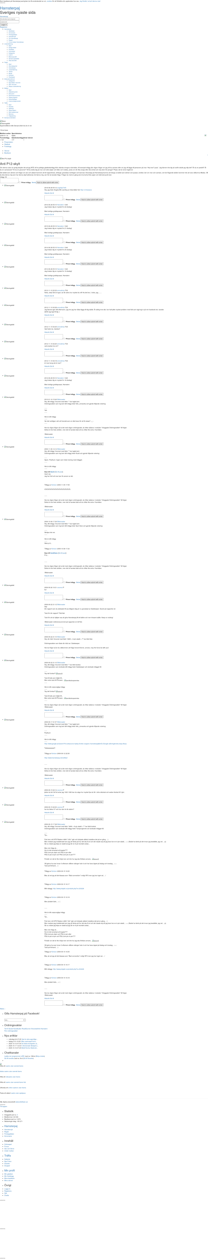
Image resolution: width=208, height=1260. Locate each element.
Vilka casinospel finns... (29, 1041)
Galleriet (11, 108)
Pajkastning (12, 116)
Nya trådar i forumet (14, 82)
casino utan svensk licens (14, 1066)
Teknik (10, 71)
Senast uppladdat (14, 58)
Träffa (6, 103)
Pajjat (6, 62)
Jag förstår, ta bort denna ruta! (90, 1)
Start (10, 46)
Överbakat (12, 77)
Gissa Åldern (12, 110)
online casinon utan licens (17, 1087)
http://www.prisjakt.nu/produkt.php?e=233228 (68, 888)
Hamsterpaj (7, 29)
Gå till (52, 193)
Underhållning (8, 44)
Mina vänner (8, 1180)
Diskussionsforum (9, 79)
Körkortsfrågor (13, 99)
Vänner (6, 151)
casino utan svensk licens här (16, 1082)
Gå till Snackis (28, 1058)
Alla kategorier (13, 66)
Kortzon (54, 485)
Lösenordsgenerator (15, 101)
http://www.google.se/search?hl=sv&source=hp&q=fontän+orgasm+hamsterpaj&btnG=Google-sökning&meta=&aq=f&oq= (85, 744)
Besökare (7, 153)
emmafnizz (61, 290)
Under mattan (9, 1151)
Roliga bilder (12, 47)
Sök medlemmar (13, 112)
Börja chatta (40, 1056)
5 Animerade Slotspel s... (30, 1046)
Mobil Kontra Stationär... (29, 1048)
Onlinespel (12, 51)
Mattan (6, 88)
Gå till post (58, 472)
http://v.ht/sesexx (86, 190)
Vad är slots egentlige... (30, 1039)
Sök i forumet (12, 84)
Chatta (6, 1195)
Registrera (7, 1191)
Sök (5, 1193)
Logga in (7, 1189)
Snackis (11, 106)
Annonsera (12, 33)
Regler (11, 40)
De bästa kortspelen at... (29, 1043)
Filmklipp (11, 49)
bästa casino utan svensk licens (11, 1071)
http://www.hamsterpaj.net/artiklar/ (56, 758)
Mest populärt (13, 57)
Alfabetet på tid (13, 92)
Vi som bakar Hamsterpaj (16, 42)
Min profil (9, 1170)
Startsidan (12, 31)
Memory (11, 114)
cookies (49, 1)
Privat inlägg (26, 182)
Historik (47, 193)
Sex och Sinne (9, 1149)
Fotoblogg (7, 146)
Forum (6, 1146)
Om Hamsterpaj (13, 38)
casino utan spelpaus (18, 1093)
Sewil (52, 472)
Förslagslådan (13, 35)
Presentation (8, 142)
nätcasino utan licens (13, 1077)
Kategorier (12, 53)
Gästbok (7, 144)
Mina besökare (9, 1178)
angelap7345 (61, 188)
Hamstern (60, 205)
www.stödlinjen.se (22, 1102)
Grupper (7, 1166)
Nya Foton (7, 1161)
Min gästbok (8, 1174)
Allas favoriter (13, 60)
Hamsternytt (12, 36)
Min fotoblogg (9, 1176)
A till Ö (10, 55)
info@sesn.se (124, 1198)
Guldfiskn (54, 553)
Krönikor (11, 75)
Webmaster (61, 399)
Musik (10, 73)
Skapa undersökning (15, 86)
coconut (60, 587)
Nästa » (2, 1009)
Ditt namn (11, 94)
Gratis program (13, 97)
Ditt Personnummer (14, 95)
